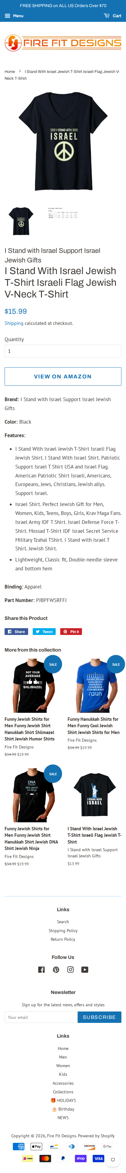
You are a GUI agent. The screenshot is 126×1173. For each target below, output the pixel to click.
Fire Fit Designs (61, 1136)
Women (63, 1065)
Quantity (14, 339)
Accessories (63, 1083)
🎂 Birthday (63, 1109)
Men (63, 1057)
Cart (116, 16)
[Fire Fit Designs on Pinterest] (56, 971)
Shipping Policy (63, 930)
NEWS (63, 1117)
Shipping (14, 323)
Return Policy (63, 939)
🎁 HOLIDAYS (63, 1100)
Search (63, 921)
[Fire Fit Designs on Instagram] (70, 971)
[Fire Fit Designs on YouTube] (84, 971)
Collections (63, 1092)
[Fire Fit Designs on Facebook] (41, 971)
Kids (63, 1074)
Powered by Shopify (96, 1136)
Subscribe (99, 1017)
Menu (18, 15)
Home (10, 72)
